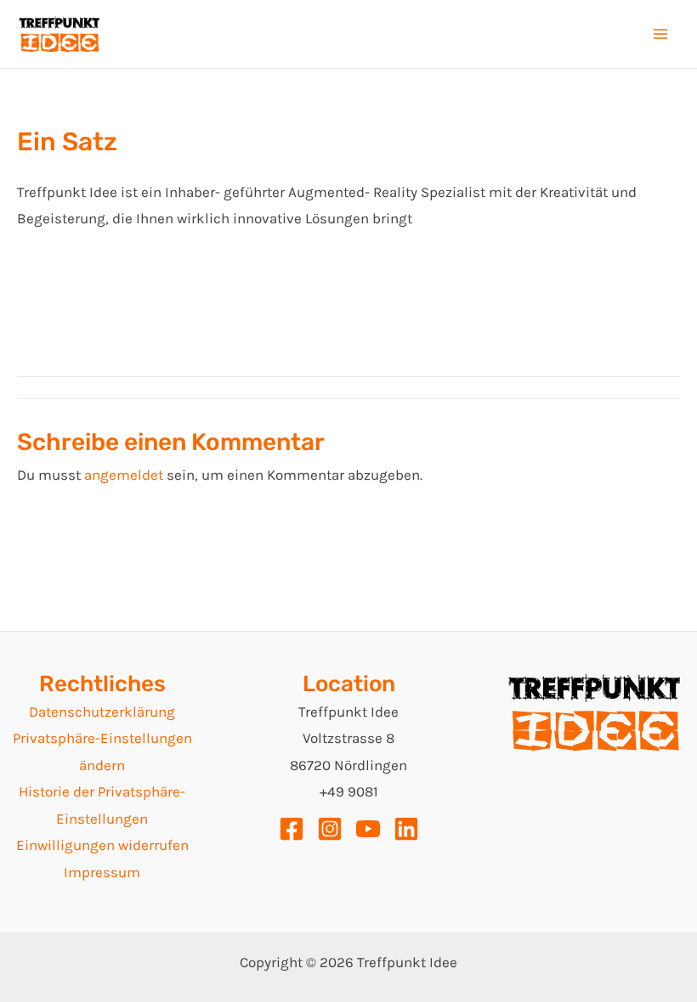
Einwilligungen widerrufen (102, 844)
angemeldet (123, 474)
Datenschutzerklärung (102, 711)
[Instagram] (330, 829)
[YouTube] (368, 829)
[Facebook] (291, 829)
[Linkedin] (406, 829)
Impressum (102, 872)
